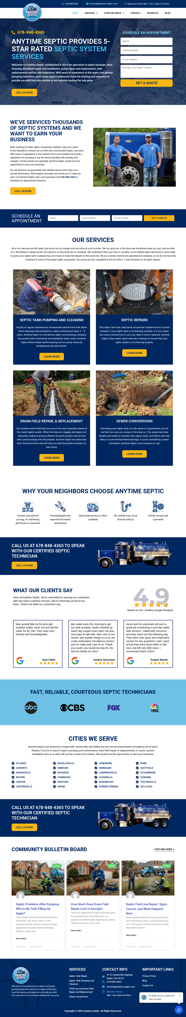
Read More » (21, 939)
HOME (75, 13)
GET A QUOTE (147, 83)
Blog (144, 980)
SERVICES (90, 13)
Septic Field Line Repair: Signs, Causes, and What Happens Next (147, 908)
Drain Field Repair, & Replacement (51, 421)
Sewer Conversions (134, 421)
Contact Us (147, 985)
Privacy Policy (149, 976)
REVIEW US (152, 13)
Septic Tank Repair (78, 976)
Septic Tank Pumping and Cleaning (52, 320)
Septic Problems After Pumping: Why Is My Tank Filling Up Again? (38, 908)
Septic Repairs (134, 320)
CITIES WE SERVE (112, 13)
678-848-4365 (67, 177)
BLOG (167, 13)
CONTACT (136, 13)
